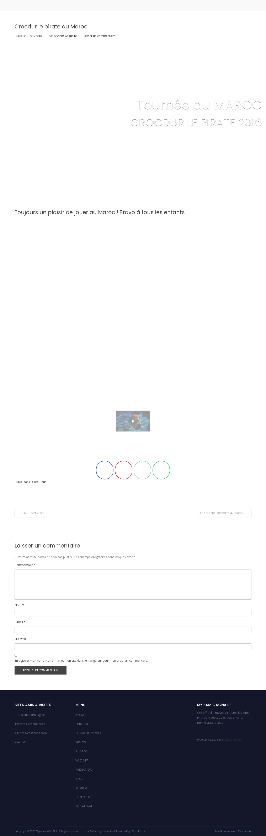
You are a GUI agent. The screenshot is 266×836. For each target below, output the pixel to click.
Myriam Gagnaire (65, 36)
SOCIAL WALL (84, 806)
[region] (133, 332)
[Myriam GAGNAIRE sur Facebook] (104, 470)
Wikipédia (21, 742)
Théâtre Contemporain (30, 724)
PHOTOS (81, 751)
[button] (133, 421)
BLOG (79, 779)
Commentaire (25, 565)
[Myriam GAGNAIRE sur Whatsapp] (161, 470)
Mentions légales (225, 831)
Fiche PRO (82, 724)
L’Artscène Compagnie (30, 715)
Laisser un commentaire (99, 36)
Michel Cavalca (232, 740)
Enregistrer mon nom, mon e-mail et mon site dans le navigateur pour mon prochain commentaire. (81, 660)
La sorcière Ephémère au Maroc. (222, 513)
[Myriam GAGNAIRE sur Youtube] (123, 470)
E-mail (20, 622)
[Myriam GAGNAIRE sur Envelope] (142, 470)
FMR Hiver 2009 (33, 513)
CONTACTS (83, 797)
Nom (19, 605)
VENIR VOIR (83, 788)
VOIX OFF (81, 760)
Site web (20, 639)
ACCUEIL (81, 715)
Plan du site (244, 831)
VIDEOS (80, 742)
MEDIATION (83, 769)
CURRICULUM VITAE (89, 733)
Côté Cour (39, 482)
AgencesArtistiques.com (31, 733)
